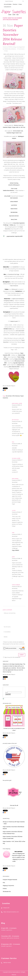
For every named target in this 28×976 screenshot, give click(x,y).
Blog (15, 47)
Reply (19, 407)
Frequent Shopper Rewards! (10, 879)
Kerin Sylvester (14, 198)
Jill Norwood (15, 419)
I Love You (20, 125)
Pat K (13, 556)
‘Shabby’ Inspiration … (7, 930)
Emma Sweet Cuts (18, 131)
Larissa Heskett (14, 201)
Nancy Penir (14, 219)
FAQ (4, 882)
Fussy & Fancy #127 (20, 359)
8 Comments (15, 936)
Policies (5, 888)
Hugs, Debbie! (15, 550)
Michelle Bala (14, 212)
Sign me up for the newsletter (12, 657)
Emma (16, 125)
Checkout (15, 4)
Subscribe (6, 267)
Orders (20, 4)
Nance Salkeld (16, 584)
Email (6, 692)
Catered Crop (20, 365)
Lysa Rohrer (14, 205)
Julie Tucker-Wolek (17, 403)
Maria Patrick (14, 208)
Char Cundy (14, 188)
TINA (13, 442)
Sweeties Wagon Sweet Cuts (14, 133)
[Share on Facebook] (3, 390)
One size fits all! (14, 805)
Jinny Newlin (7, 196)
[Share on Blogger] (5, 390)
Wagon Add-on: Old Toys (18, 127)
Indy (13, 532)
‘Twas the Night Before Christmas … (10, 938)
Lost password (7, 6)
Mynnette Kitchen (14, 216)
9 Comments (20, 49)
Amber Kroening (14, 183)
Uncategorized (21, 47)
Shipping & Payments (8, 885)
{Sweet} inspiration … (7, 946)
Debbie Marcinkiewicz (10, 49)
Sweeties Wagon (7, 127)
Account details (7, 4)
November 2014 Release (13, 396)
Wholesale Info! (7, 891)
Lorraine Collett (16, 458)
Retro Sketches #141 (14, 366)
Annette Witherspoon (14, 185)
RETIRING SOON (7, 329)
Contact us (6, 728)
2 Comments (12, 928)
